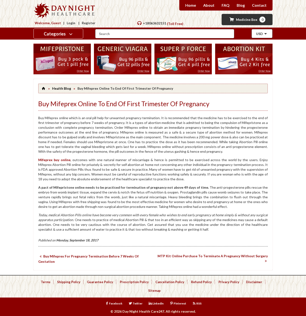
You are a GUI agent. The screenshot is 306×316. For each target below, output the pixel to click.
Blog (241, 5)
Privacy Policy (229, 282)
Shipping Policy (68, 282)
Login (71, 23)
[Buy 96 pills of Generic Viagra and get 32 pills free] (122, 73)
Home (190, 5)
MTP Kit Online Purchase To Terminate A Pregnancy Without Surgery (213, 256)
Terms (45, 282)
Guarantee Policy (100, 282)
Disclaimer (254, 282)
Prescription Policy (134, 282)
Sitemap (154, 291)
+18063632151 (154, 23)
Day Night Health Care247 (143, 311)
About (208, 5)
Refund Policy (201, 282)
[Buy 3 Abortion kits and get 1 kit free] (244, 73)
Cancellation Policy (169, 282)
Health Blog (61, 88)
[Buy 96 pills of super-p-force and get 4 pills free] (183, 73)
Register (88, 23)
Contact (259, 5)
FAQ (226, 5)
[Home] (43, 88)
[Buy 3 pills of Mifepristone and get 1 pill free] (62, 73)
